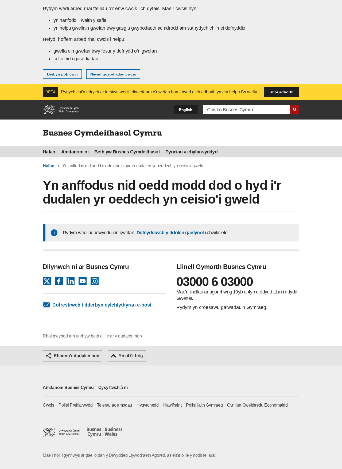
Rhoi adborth (282, 92)
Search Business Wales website (294, 109)
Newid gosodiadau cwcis (113, 74)
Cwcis (48, 405)
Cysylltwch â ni (113, 387)
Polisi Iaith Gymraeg (204, 405)
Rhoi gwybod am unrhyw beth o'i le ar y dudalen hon (92, 336)
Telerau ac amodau (114, 405)
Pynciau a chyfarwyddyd (191, 151)
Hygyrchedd (148, 405)
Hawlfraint (172, 405)
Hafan (49, 151)
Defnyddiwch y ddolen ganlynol (170, 232)
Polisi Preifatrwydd (75, 405)
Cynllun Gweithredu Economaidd (257, 405)
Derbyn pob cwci (62, 74)
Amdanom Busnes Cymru (68, 387)
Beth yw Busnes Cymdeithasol (127, 151)
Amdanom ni (74, 151)
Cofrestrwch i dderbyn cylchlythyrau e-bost (101, 305)
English (185, 110)
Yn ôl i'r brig (131, 355)
